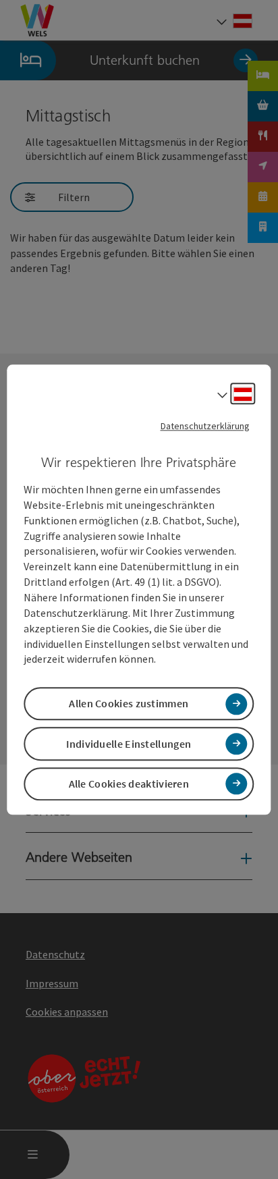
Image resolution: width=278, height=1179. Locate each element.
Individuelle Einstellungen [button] (128, 743)
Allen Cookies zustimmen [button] (128, 704)
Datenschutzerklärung (205, 426)
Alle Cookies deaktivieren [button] (129, 783)
